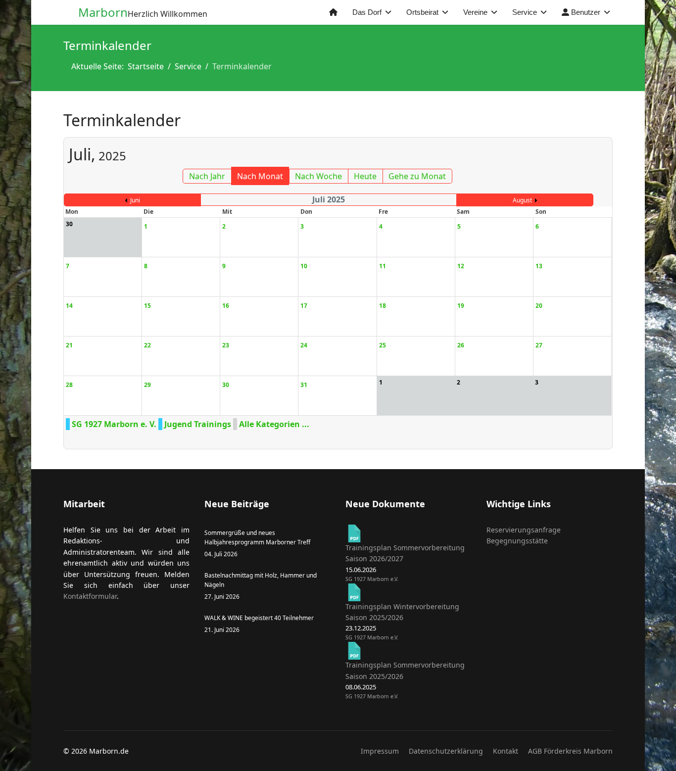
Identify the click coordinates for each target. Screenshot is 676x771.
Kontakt (505, 751)
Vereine (475, 12)
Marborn (103, 12)
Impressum (380, 751)
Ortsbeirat (422, 12)
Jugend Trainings (197, 424)
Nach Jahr (207, 176)
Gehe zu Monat (417, 176)
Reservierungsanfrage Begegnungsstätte (523, 535)
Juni (135, 200)
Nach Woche (318, 176)
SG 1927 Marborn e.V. (371, 579)
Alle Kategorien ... (274, 424)
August (522, 200)
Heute (365, 176)
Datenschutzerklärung (446, 751)
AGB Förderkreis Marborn (570, 751)
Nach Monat (260, 176)
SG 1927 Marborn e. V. (114, 424)
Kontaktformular (90, 596)
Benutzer (584, 12)
